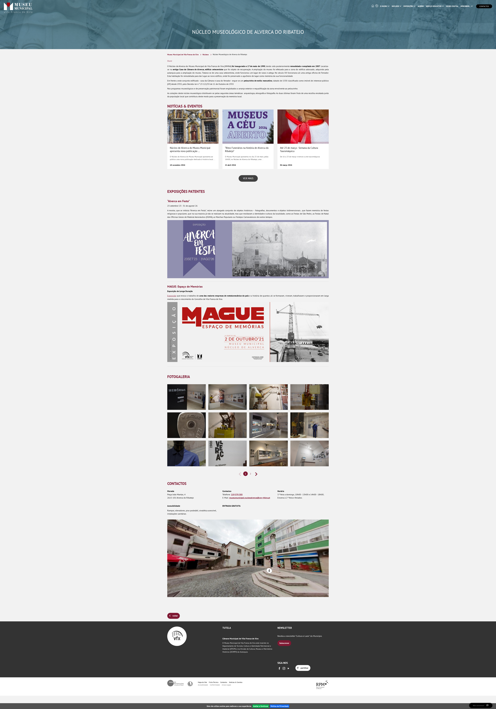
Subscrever (284, 643)
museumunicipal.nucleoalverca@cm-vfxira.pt (249, 497)
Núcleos (206, 54)
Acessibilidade (203, 685)
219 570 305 (237, 494)
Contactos (484, 6)
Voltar (175, 615)
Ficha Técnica (213, 682)
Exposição (171, 295)
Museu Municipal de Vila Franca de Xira (183, 54)
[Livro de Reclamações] (175, 683)
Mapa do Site (202, 682)
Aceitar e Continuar (260, 706)
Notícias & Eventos (235, 682)
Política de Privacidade (280, 706)
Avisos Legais (226, 685)
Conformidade (215, 685)
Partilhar (304, 668)
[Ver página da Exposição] (248, 331)
